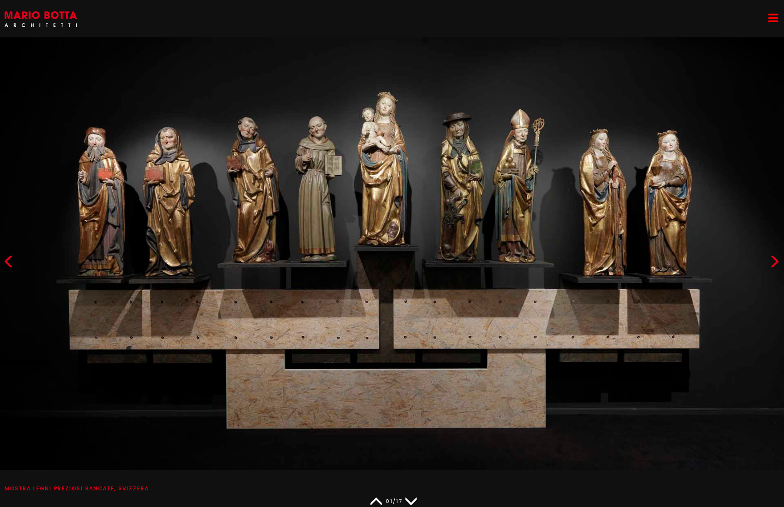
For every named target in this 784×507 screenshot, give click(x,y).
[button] (774, 263)
